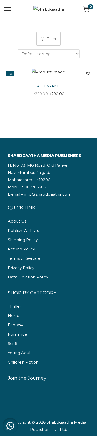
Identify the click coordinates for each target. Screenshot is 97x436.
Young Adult (20, 352)
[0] (86, 9)
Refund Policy (21, 249)
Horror (14, 315)
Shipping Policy (23, 239)
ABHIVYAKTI (48, 86)
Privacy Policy (21, 267)
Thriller (14, 306)
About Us (17, 221)
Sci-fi (12, 343)
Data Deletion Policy (28, 277)
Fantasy (15, 324)
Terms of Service (24, 258)
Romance (17, 334)
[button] (88, 73)
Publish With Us (23, 230)
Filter (51, 38)
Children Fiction (23, 362)
